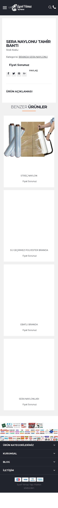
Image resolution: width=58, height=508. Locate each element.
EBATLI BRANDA (29, 324)
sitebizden (29, 488)
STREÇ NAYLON (29, 175)
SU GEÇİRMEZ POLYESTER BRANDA (29, 250)
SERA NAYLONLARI (29, 399)
